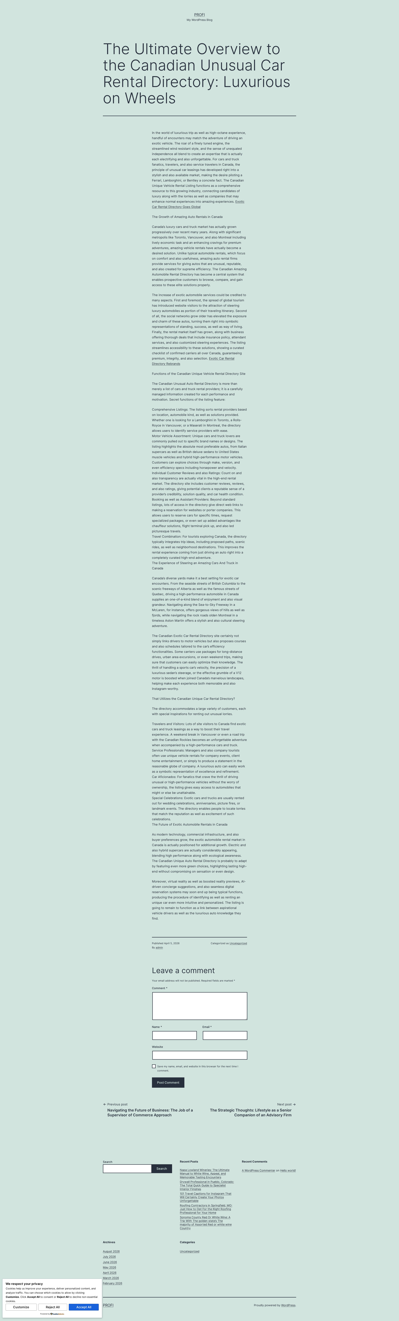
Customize (21, 1307)
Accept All (83, 1307)
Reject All (53, 1307)
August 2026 (111, 1251)
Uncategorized (238, 943)
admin (159, 947)
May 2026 (109, 1267)
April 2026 (109, 1272)
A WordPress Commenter (258, 1170)
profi (199, 14)
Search (107, 1161)
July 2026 (109, 1256)
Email (207, 1027)
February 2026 (112, 1283)
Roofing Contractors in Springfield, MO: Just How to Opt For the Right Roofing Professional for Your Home (206, 1209)
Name (157, 1027)
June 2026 (110, 1262)
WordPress (288, 1305)
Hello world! (288, 1170)
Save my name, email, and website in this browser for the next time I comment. (197, 1068)
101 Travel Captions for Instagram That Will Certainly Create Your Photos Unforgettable (205, 1197)
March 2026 (111, 1278)
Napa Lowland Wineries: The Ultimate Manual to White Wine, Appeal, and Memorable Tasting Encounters (204, 1173)
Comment (159, 988)
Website (157, 1046)
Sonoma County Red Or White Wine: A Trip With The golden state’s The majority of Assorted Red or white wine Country (206, 1223)
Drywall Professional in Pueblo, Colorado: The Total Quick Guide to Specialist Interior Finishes (207, 1185)
